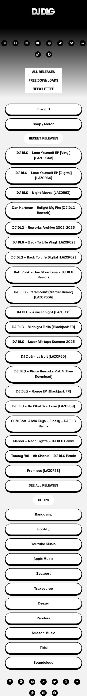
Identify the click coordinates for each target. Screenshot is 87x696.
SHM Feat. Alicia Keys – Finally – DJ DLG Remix (43, 423)
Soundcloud (43, 662)
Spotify (43, 529)
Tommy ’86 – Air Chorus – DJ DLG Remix (43, 456)
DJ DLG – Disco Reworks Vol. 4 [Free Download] (43, 374)
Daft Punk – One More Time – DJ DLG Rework (43, 274)
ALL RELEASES (43, 72)
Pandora (43, 618)
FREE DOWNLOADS (43, 80)
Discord (43, 109)
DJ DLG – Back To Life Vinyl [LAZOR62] (43, 242)
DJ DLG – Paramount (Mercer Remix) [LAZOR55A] (43, 294)
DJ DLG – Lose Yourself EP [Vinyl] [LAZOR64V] (43, 155)
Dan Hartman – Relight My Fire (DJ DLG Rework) (43, 210)
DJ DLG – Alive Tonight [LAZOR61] (44, 312)
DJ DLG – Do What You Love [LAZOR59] (43, 406)
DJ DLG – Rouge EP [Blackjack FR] (43, 391)
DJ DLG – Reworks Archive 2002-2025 (43, 227)
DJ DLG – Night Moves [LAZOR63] (43, 192)
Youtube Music (43, 544)
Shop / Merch (43, 124)
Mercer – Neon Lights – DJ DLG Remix (43, 441)
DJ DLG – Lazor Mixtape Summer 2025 (43, 341)
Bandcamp (43, 514)
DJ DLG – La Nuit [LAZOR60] (43, 356)
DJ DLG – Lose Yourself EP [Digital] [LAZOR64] (43, 175)
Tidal (44, 647)
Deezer (43, 603)
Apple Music (43, 559)
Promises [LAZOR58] (43, 470)
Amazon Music (43, 633)
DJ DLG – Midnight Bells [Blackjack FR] (43, 327)
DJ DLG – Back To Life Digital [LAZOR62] (43, 257)
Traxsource (43, 588)
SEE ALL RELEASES (43, 485)
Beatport (43, 573)
